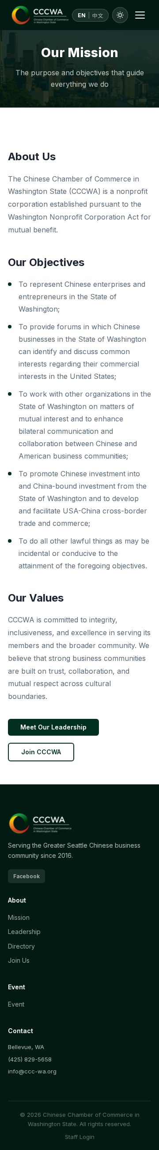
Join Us (19, 960)
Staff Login (80, 1136)
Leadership (24, 931)
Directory (21, 946)
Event (16, 1004)
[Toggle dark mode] (120, 15)
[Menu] (140, 15)
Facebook (26, 876)
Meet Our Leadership (53, 727)
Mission (19, 917)
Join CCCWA (41, 752)
